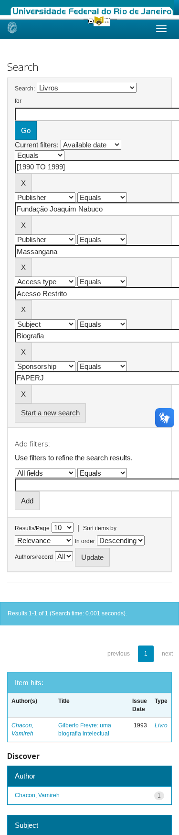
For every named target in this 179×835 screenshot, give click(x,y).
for (18, 101)
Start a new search (50, 413)
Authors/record (34, 557)
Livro (161, 725)
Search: (25, 88)
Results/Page (32, 528)
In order (85, 541)
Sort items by (99, 528)
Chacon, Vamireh (37, 795)
